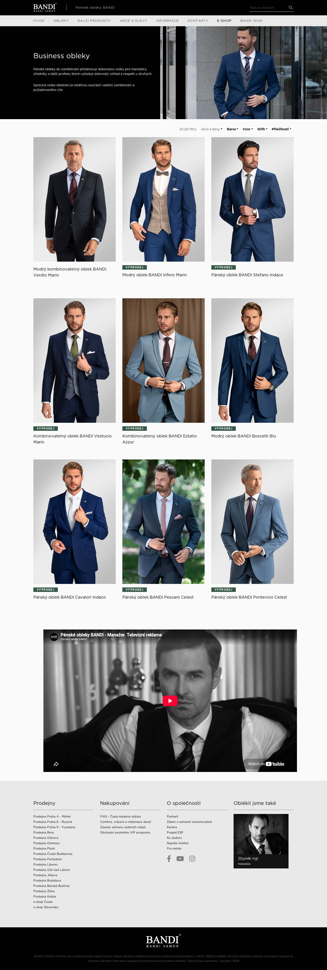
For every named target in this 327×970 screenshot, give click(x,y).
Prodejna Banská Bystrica (51, 886)
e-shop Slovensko (45, 907)
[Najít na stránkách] (291, 7)
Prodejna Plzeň (44, 848)
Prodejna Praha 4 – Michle (52, 816)
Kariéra (172, 827)
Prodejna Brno (43, 832)
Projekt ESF (175, 832)
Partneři (172, 816)
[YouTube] (180, 859)
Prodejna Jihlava (45, 875)
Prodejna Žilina (44, 891)
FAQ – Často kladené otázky (120, 816)
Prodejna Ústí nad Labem (51, 870)
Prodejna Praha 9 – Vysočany (54, 827)
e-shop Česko (43, 902)
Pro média (174, 848)
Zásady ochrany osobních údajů (123, 827)
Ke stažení (174, 838)
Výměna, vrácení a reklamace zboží (125, 822)
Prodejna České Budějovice (53, 854)
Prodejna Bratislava (47, 880)
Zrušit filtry (188, 129)
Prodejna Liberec (45, 864)
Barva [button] (231, 129)
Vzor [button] (246, 129)
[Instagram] (192, 859)
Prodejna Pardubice (47, 859)
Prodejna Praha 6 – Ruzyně (52, 822)
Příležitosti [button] (280, 129)
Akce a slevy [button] (210, 129)
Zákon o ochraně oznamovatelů (189, 822)
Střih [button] (261, 129)
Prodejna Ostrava (46, 838)
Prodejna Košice (44, 896)
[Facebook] (169, 859)
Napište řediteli (177, 843)
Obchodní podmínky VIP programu (125, 832)
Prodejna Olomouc (46, 843)
